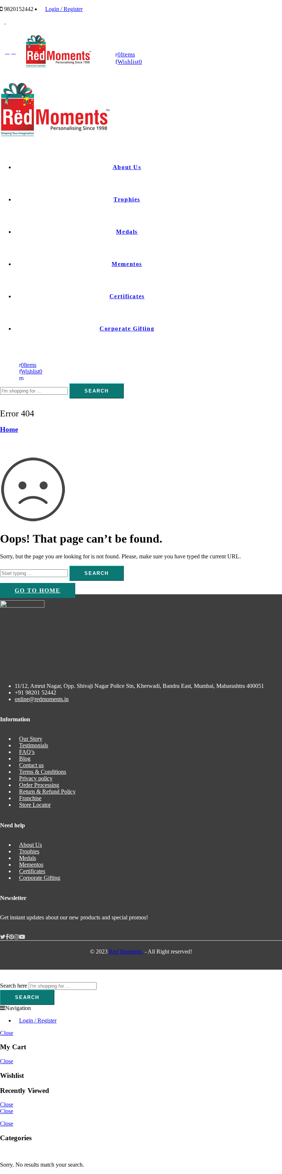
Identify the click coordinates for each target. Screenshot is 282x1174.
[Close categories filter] (2, 1152)
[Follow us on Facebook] (7, 937)
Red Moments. (126, 951)
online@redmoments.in (42, 699)
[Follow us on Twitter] (3, 937)
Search (96, 391)
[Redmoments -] (58, 65)
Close (6, 1033)
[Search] (21, 378)
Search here (13, 985)
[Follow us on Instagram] (16, 937)
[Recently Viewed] (8, 979)
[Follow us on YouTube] (22, 937)
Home (9, 429)
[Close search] (2, 401)
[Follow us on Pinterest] (11, 937)
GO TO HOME (38, 590)
